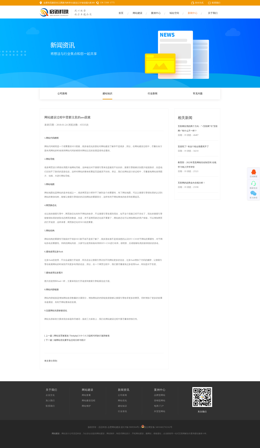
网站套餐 (86, 395)
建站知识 (107, 93)
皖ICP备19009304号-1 (131, 427)
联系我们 (50, 406)
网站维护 (86, 406)
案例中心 (156, 13)
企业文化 (50, 395)
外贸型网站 (159, 411)
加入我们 (50, 400)
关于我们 (213, 13)
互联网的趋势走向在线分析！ (191, 183)
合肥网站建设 (114, 427)
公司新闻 (62, 93)
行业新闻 (152, 93)
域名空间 (174, 13)
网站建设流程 (88, 400)
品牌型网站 (159, 395)
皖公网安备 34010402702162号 (158, 427)
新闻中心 (192, 13)
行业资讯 (122, 411)
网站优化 (122, 400)
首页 (121, 13)
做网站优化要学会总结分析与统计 (70, 340)
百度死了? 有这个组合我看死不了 (193, 146)
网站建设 (137, 13)
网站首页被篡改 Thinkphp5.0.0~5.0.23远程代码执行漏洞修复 (82, 336)
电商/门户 (159, 406)
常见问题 (198, 93)
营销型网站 (159, 400)
